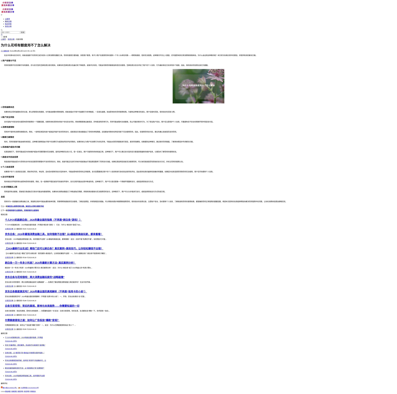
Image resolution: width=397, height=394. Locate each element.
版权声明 (20, 391)
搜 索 (22, 32)
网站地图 (7, 391)
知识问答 (8, 24)
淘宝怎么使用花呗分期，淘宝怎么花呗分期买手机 (25, 206)
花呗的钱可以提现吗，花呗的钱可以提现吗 (23, 210)
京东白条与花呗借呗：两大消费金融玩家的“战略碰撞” (35, 277)
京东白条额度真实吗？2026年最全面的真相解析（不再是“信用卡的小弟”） (46, 291)
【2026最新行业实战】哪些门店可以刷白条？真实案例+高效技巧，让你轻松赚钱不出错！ (54, 248)
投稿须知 (14, 391)
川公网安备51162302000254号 (29, 388)
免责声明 (26, 391)
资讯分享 (8, 26)
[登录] (1, 34)
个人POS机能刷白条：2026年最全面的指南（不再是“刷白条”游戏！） (43, 219)
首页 (8, 19)
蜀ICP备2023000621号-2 (10, 388)
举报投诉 (33, 391)
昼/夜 (5, 37)
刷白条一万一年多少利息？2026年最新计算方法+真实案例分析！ (40, 262)
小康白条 (5, 51)
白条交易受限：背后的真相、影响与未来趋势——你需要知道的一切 (42, 306)
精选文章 (8, 21)
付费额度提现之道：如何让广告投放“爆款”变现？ (32, 320)
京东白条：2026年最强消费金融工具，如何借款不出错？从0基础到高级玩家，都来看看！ (54, 234)
